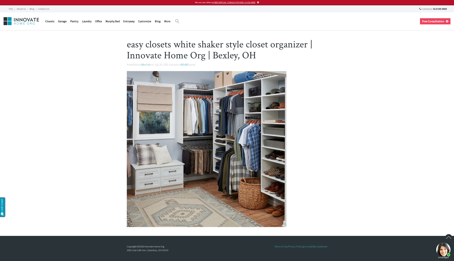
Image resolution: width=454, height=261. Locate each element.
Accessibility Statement (315, 246)
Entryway (129, 21)
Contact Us (43, 8)
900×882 (184, 64)
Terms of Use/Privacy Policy (288, 246)
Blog (32, 8)
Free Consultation (433, 21)
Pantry (74, 21)
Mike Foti (145, 64)
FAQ (11, 8)
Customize (144, 21)
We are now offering (225, 2)
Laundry (87, 21)
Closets (49, 21)
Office (98, 21)
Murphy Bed (113, 21)
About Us (21, 8)
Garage (62, 21)
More (167, 21)
